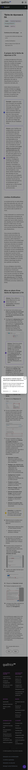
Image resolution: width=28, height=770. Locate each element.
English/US (6, 391)
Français (15, 391)
